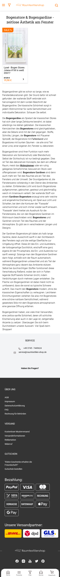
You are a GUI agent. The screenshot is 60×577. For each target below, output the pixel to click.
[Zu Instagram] (23, 561)
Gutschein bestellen (13, 469)
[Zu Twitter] (36, 561)
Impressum (10, 401)
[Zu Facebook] (17, 561)
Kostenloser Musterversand (17, 431)
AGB (7, 397)
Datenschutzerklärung (15, 405)
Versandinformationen (15, 436)
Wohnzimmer (27, 165)
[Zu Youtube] (30, 561)
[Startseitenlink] (30, 5)
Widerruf (8, 444)
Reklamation (10, 440)
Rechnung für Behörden (15, 414)
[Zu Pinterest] (43, 561)
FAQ (6, 410)
